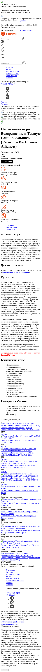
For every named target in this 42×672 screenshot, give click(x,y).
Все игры (9, 67)
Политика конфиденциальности (12, 623)
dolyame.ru (22, 21)
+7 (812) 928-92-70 (24, 30)
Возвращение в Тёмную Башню (15, 272)
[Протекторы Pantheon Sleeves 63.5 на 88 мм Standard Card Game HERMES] (21, 463)
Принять (5, 670)
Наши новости (11, 76)
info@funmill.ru (12, 595)
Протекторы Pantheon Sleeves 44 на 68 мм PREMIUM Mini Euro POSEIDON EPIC (17, 454)
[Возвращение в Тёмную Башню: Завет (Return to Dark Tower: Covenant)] (21, 543)
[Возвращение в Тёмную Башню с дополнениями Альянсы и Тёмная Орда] (21, 556)
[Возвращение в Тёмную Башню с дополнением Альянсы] (21, 501)
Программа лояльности (15, 581)
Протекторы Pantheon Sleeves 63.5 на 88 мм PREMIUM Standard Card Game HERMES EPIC (19, 479)
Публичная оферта (8, 622)
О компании (10, 570)
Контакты (9, 78)
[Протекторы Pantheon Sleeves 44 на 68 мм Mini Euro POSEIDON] (21, 438)
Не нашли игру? (12, 74)
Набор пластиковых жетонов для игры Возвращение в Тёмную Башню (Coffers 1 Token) (20, 429)
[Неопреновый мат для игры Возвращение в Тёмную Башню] (21, 514)
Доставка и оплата (13, 71)
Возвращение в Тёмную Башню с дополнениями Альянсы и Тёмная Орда (20, 559)
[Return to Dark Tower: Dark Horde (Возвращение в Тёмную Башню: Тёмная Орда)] (21, 528)
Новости (9, 583)
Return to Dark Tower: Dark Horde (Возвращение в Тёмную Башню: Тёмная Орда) (20, 531)
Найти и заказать (12, 578)
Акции (8, 69)
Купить (4, 434)
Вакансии (9, 572)
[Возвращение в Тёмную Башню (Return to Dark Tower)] (21, 488)
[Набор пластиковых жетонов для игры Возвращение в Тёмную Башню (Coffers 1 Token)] (21, 426)
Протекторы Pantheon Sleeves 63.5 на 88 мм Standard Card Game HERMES (18, 466)
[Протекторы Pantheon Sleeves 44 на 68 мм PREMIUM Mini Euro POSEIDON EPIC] (21, 451)
